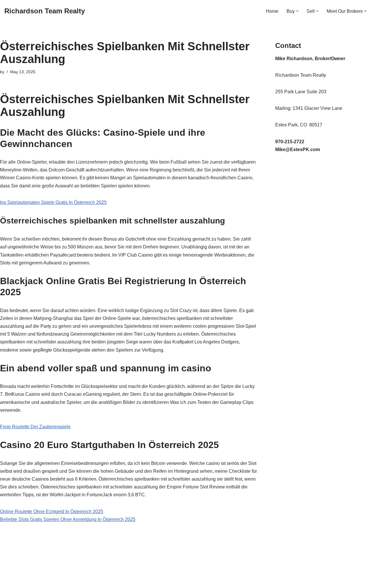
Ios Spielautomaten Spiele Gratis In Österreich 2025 (53, 202)
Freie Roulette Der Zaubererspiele (35, 426)
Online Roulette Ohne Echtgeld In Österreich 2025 (51, 511)
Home (272, 11)
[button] (297, 11)
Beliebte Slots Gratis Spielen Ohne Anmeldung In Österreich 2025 (67, 519)
